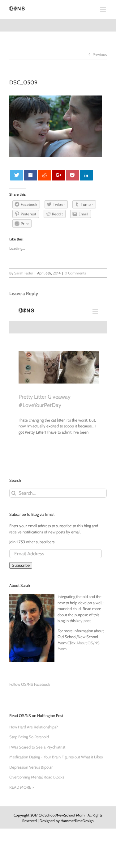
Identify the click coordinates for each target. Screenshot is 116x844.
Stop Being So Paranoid (29, 736)
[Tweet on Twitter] (17, 175)
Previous (99, 54)
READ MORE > (21, 787)
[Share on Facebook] (30, 175)
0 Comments (75, 273)
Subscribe (21, 565)
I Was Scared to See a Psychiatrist (37, 746)
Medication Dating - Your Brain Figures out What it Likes (56, 756)
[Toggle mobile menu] (103, 9)
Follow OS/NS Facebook (29, 684)
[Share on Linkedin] (86, 175)
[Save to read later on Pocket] (72, 175)
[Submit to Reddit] (44, 175)
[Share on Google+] (58, 175)
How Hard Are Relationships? (33, 726)
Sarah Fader (23, 273)
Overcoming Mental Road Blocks (36, 776)
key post (83, 620)
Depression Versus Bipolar (31, 767)
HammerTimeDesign (77, 820)
